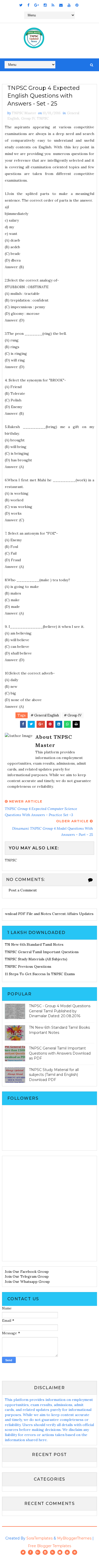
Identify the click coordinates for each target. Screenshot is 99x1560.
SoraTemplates (39, 1538)
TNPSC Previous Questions (28, 966)
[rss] (53, 5)
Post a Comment (23, 890)
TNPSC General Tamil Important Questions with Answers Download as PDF (60, 1053)
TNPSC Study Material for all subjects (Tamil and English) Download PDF (54, 1074)
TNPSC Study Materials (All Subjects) (36, 959)
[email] (61, 5)
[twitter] (21, 5)
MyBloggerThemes (74, 1538)
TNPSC (43, 118)
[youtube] (69, 5)
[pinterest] (77, 5)
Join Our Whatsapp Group (27, 1281)
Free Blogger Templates (49, 1546)
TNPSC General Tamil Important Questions (42, 952)
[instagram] (45, 5)
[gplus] (36, 5)
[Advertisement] (49, 1209)
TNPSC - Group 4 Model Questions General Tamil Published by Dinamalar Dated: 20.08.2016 (59, 1011)
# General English (45, 715)
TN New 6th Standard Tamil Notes (34, 944)
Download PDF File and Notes (29, 913)
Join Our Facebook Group (27, 1271)
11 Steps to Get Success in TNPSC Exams (40, 974)
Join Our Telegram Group (27, 1276)
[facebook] (28, 5)
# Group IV (72, 715)
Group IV (28, 118)
